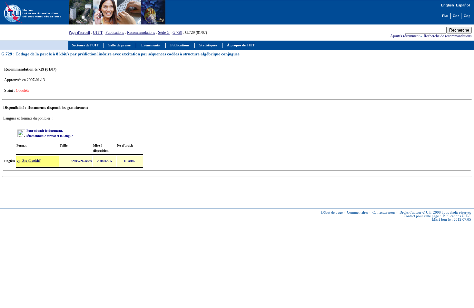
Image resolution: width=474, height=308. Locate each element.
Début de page (332, 212)
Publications (114, 32)
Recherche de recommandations (448, 36)
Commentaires (357, 212)
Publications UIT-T (457, 216)
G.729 (177, 32)
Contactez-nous (383, 212)
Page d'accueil (79, 32)
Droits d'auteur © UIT (416, 212)
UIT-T (98, 32)
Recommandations (141, 32)
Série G (164, 32)
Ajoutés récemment (405, 36)
